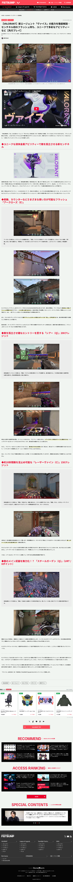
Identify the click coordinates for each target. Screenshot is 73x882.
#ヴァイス (33, 683)
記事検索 (68, 2)
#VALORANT (6, 683)
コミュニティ (22, 9)
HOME (2, 15)
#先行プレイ (42, 683)
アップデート (30, 9)
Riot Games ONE (6, 860)
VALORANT (7, 15)
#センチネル (25, 683)
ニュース (4, 858)
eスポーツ (46, 9)
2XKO (57, 841)
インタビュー (38, 9)
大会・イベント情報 (56, 2)
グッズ (52, 9)
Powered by (30, 868)
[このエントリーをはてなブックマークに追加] (43, 721)
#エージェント (15, 683)
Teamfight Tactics (43, 841)
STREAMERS (42, 2)
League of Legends (25, 841)
